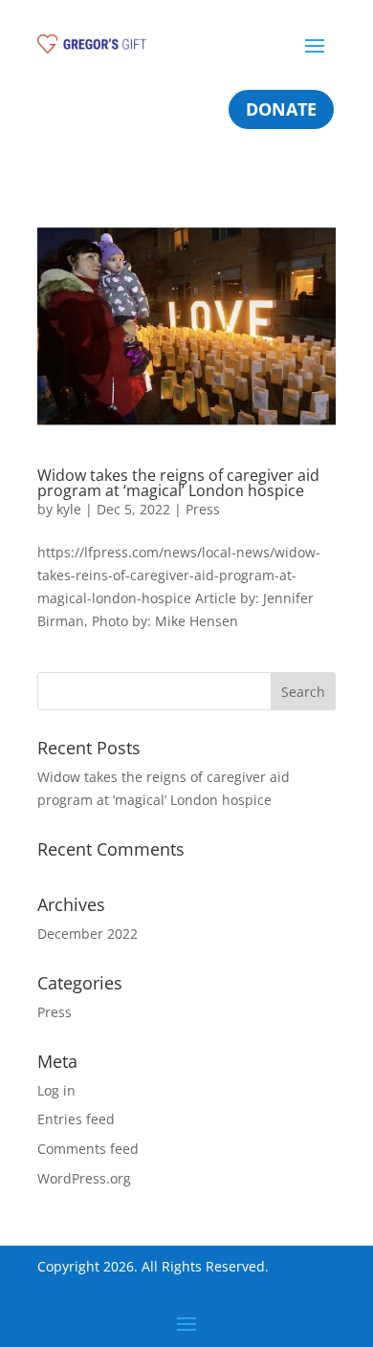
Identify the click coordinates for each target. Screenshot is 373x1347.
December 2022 (87, 933)
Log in (56, 1090)
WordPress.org (84, 1178)
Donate (281, 109)
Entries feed (76, 1119)
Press (203, 509)
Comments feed (88, 1149)
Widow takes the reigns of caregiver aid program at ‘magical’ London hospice (178, 483)
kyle (68, 509)
